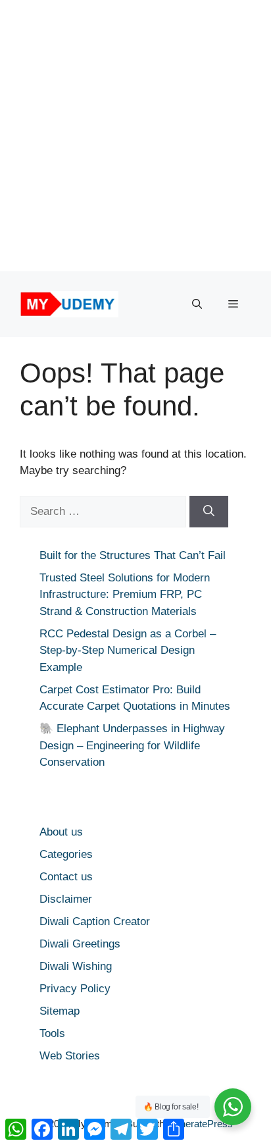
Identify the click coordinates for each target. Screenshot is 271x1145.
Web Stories (69, 1056)
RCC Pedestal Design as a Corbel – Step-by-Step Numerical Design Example (127, 650)
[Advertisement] (135, 135)
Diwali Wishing (75, 966)
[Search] (208, 511)
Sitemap (59, 1011)
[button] (197, 304)
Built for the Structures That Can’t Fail (132, 555)
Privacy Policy (75, 988)
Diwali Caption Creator (94, 921)
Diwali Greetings (79, 944)
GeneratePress (200, 1123)
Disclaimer (65, 899)
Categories (66, 854)
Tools (52, 1033)
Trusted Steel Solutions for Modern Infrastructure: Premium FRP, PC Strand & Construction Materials (124, 595)
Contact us (66, 876)
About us (61, 832)
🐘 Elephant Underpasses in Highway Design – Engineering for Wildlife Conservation (132, 745)
